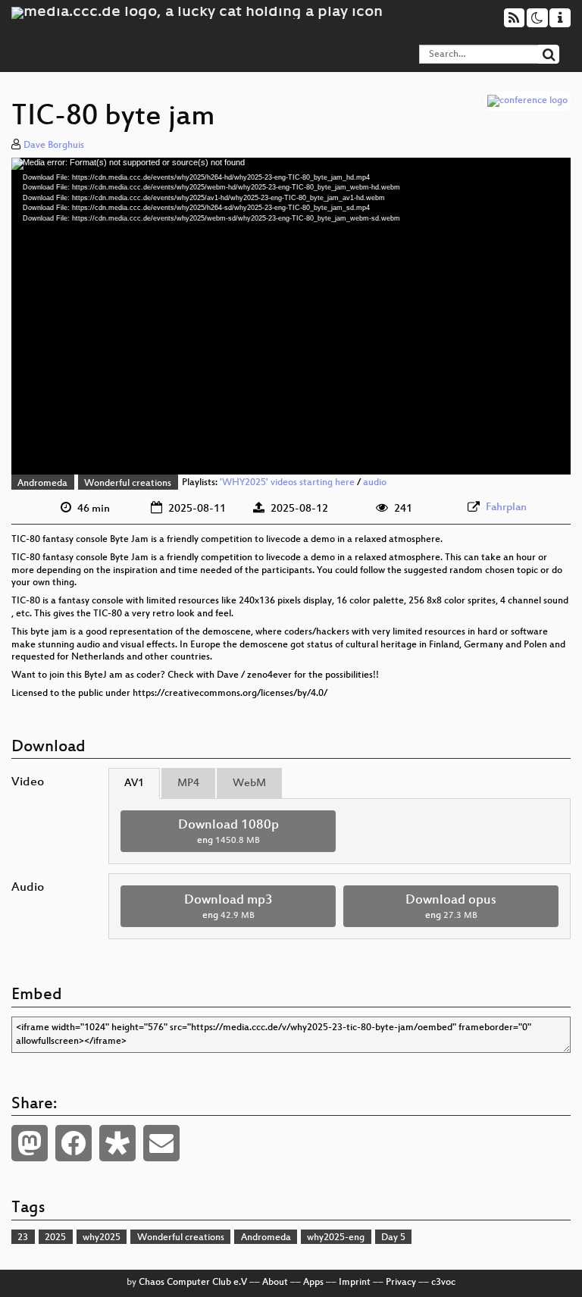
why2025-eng (336, 1238)
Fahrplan (506, 507)
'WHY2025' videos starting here (287, 483)
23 (22, 1238)
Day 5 (393, 1238)
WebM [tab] (249, 783)
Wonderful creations (127, 483)
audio (374, 483)
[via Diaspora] (117, 1143)
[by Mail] (161, 1143)
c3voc (443, 1282)
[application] (291, 316)
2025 (55, 1238)
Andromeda (42, 483)
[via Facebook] (73, 1143)
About (275, 1282)
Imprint (355, 1282)
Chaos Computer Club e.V (193, 1282)
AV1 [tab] (134, 783)
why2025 (101, 1238)
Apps (313, 1282)
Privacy (401, 1282)
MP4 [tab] (188, 783)
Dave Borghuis (53, 145)
